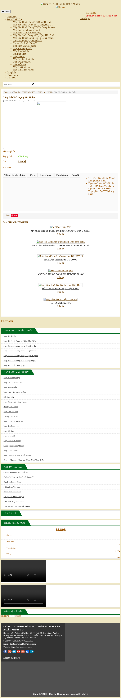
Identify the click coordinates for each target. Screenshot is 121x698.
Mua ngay (25, 166)
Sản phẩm (11, 72)
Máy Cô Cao (19, 56)
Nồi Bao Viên (19, 54)
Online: (9, 535)
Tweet (8, 215)
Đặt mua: (7, 167)
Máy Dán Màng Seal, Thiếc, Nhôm (17, 455)
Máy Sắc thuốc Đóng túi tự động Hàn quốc (21, 356)
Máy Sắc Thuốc (10, 336)
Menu (6, 11)
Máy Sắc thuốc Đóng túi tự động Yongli (20, 360)
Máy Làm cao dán (11, 411)
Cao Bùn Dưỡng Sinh (12, 482)
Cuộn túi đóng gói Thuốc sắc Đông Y (18, 477)
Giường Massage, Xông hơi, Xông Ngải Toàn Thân (24, 460)
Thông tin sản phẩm (14, 175)
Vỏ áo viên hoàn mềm (12, 492)
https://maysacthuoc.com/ (21, 647)
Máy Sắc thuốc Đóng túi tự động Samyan (20, 351)
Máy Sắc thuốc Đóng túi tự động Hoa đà (20, 346)
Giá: (5, 161)
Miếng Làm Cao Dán (12, 487)
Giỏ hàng (84, 18)
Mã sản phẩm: (9, 151)
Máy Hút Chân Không (23, 69)
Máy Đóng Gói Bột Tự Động (27, 32)
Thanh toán (12, 75)
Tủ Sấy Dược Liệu (22, 61)
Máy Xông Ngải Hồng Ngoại (15, 402)
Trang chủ (12, 16)
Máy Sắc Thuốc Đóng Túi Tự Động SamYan (34, 27)
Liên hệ (22, 161)
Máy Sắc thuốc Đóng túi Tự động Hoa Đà (33, 24)
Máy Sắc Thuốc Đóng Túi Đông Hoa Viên (33, 22)
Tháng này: (11, 548)
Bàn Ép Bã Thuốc (11, 407)
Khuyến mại (46, 175)
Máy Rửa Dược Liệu (12, 377)
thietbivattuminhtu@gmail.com (23, 644)
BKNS (17, 657)
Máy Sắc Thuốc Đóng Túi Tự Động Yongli (33, 38)
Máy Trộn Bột (19, 64)
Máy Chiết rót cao (21, 67)
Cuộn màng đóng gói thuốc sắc (27, 40)
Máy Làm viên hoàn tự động (26, 30)
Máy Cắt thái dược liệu (23, 59)
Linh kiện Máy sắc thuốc (24, 46)
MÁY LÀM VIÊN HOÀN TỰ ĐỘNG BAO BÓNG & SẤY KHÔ (60, 245)
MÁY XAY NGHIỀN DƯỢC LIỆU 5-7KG (60, 289)
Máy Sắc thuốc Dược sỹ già (14, 365)
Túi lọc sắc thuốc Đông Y (25, 43)
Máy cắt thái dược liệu (60, 303)
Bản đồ (75, 175)
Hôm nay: (10, 541)
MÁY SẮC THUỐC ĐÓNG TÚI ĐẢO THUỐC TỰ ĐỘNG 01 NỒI (60, 231)
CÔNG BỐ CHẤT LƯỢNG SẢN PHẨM (37, 92)
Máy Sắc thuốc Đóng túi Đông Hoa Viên (20, 341)
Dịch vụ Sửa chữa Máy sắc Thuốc (17, 506)
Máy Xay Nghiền (21, 51)
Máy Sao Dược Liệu (22, 48)
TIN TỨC (12, 77)
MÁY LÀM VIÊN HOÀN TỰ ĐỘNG (60, 260)
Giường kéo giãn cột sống (14, 445)
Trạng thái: (8, 156)
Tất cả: (9, 554)
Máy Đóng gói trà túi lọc (13, 421)
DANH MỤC (14, 19)
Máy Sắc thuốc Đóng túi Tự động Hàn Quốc (34, 35)
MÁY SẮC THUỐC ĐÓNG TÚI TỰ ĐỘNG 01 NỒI (61, 274)
